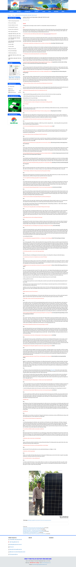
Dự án (50, 11)
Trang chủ (11, 11)
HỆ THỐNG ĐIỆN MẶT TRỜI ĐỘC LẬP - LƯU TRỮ (14, 38)
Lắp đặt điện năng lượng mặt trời (15, 539)
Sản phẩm (19, 11)
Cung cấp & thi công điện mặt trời (16, 549)
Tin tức (43, 11)
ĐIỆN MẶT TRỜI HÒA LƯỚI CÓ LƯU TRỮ (14, 56)
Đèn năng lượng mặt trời (13, 31)
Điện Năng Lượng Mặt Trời (32, 520)
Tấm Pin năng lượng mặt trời (14, 20)
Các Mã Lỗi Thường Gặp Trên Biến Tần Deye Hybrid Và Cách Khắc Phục (34, 533)
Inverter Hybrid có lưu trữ (13, 25)
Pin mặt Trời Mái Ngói (13, 50)
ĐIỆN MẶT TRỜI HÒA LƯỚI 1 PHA (14, 33)
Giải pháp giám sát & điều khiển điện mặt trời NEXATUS (31, 528)
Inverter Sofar (11, 46)
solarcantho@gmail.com (46, 562)
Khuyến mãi (56, 11)
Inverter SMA (11, 44)
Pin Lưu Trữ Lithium (12, 22)
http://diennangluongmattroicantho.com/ (39, 564)
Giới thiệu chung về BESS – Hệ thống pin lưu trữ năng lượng (32, 530)
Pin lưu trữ (12, 546)
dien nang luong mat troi (47, 520)
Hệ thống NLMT (28, 11)
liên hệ (63, 11)
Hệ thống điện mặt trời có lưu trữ (16, 544)
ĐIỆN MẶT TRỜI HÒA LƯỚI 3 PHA (14, 35)
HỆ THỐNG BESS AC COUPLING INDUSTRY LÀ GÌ (31, 532)
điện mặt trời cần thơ (39, 520)
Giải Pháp (37, 11)
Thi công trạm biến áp (14, 554)
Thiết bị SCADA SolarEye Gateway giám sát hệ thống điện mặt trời (33, 527)
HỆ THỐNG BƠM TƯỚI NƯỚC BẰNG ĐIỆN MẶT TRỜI (14, 42)
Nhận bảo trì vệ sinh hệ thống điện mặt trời (17, 551)
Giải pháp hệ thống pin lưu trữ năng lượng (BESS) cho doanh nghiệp (33, 531)
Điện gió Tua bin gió (12, 48)
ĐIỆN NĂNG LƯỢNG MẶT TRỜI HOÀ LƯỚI (14, 59)
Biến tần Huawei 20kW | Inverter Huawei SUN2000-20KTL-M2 (14, 77)
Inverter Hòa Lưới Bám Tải (13, 29)
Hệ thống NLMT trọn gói (13, 27)
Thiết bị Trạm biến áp (12, 52)
